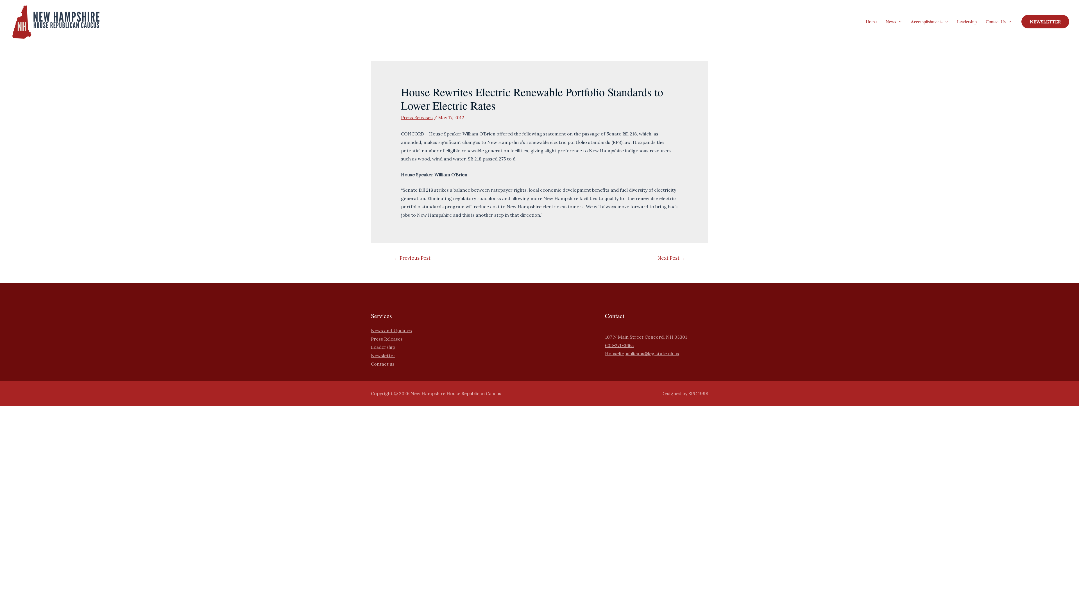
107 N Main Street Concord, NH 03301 (646, 337)
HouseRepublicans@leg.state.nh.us (642, 353)
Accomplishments (926, 21)
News (891, 21)
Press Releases (417, 117)
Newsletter (383, 355)
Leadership (967, 21)
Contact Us (996, 21)
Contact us (383, 364)
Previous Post (412, 258)
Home (871, 21)
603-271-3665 (619, 345)
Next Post (671, 258)
